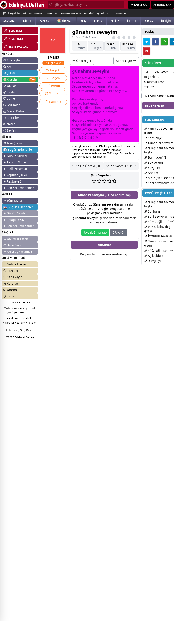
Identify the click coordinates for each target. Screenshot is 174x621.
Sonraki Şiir (124, 61)
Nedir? (11, 124)
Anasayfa (13, 60)
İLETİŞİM (166, 21)
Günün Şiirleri (17, 156)
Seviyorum (155, 162)
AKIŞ (83, 21)
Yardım (12, 290)
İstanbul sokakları (160, 236)
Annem (152, 173)
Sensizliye (154, 138)
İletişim (12, 296)
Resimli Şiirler (17, 162)
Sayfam (12, 130)
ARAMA (149, 21)
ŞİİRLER (27, 21)
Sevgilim (153, 168)
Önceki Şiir (83, 61)
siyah (100, 125)
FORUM (98, 21)
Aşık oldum (155, 256)
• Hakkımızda (14, 318)
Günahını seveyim (160, 143)
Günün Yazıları (17, 213)
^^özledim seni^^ (160, 250)
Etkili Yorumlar (17, 169)
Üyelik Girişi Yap (95, 232)
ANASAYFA (9, 21)
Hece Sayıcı (15, 245)
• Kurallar (8, 323)
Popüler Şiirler (17, 175)
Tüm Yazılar (15, 200)
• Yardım (20, 323)
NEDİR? (115, 21)
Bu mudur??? (156, 157)
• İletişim (31, 323)
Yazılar (11, 86)
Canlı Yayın (14, 277)
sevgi (94, 78)
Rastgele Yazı (16, 220)
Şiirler (11, 73)
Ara (9, 67)
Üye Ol (119, 232)
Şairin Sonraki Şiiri (119, 166)
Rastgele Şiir (16, 181)
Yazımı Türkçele (18, 239)
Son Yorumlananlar (20, 188)
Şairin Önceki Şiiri (88, 166)
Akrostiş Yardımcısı (20, 252)
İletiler (11, 98)
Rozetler (12, 271)
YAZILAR (44, 21)
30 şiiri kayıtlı (55, 63)
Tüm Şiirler (14, 143)
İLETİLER (131, 21)
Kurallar (12, 283)
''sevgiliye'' (155, 261)
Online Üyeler (16, 264)
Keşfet (11, 92)
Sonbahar (154, 211)
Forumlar (13, 105)
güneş (91, 120)
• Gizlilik (28, 318)
